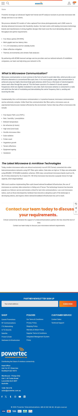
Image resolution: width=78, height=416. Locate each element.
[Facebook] (2, 396)
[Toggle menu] (3, 3)
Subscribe (68, 304)
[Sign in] (69, 3)
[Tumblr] (11, 396)
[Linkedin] (24, 396)
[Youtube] (20, 396)
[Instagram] (15, 396)
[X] (6, 396)
